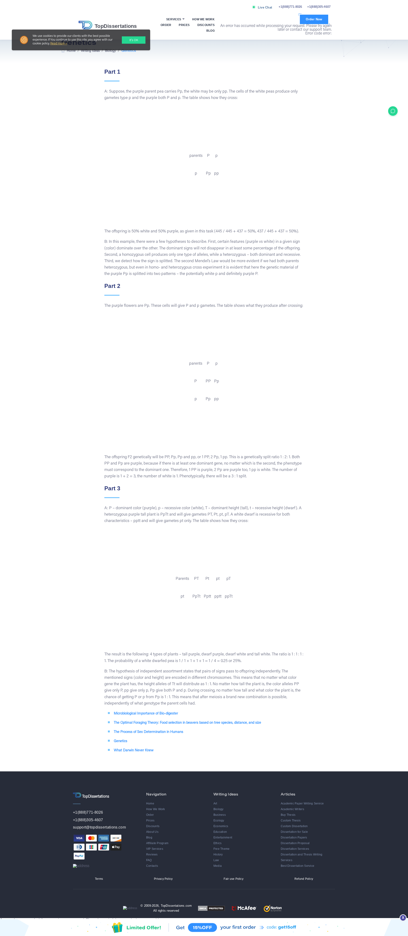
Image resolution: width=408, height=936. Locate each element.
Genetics (120, 741)
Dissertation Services (295, 849)
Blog (210, 30)
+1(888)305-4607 (319, 7)
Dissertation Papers (294, 837)
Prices (184, 25)
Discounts (206, 25)
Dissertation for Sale (294, 831)
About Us (152, 831)
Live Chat (265, 7)
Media (217, 866)
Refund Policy (303, 878)
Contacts (152, 866)
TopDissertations (116, 26)
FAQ (149, 860)
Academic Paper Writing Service (302, 803)
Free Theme (221, 849)
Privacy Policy (163, 878)
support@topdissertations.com (99, 827)
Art (215, 803)
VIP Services (154, 849)
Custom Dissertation (294, 826)
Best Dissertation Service (297, 866)
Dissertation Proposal (295, 843)
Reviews (152, 854)
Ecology (218, 820)
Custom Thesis (291, 820)
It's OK (133, 40)
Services (174, 19)
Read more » (58, 43)
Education (220, 831)
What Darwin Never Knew (133, 750)
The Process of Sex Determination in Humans (148, 732)
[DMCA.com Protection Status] (211, 908)
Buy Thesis (288, 814)
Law (216, 860)
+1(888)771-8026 (290, 7)
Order (166, 25)
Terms (99, 878)
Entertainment (222, 837)
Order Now (314, 19)
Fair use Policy (233, 878)
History (218, 854)
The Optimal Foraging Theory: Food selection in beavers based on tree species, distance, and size (187, 723)
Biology (218, 809)
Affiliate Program (157, 843)
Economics (220, 826)
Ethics (217, 843)
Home (150, 803)
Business (219, 814)
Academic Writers (292, 809)
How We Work (203, 19)
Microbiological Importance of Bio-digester (146, 713)
